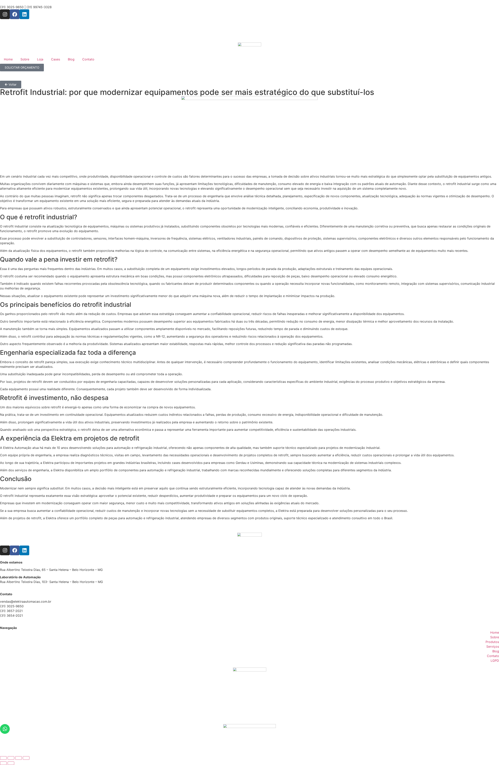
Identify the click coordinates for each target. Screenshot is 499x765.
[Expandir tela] (11, 758)
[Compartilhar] (18, 758)
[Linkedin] (24, 14)
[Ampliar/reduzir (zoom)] (3, 758)
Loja (40, 59)
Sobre (24, 59)
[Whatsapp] (5, 729)
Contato (88, 59)
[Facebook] (14, 14)
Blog (71, 59)
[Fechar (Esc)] (26, 758)
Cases (55, 59)
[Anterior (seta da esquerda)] (3, 763)
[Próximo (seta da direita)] (11, 763)
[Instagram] (5, 14)
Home (8, 59)
